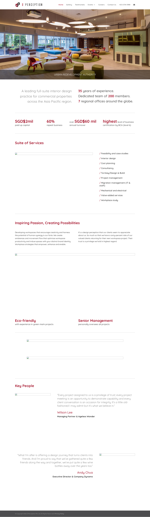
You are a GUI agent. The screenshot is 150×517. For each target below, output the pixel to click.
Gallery (69, 5)
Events (90, 5)
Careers (101, 5)
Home (60, 5)
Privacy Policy (59, 514)
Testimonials (80, 5)
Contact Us (112, 5)
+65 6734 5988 (124, 5)
